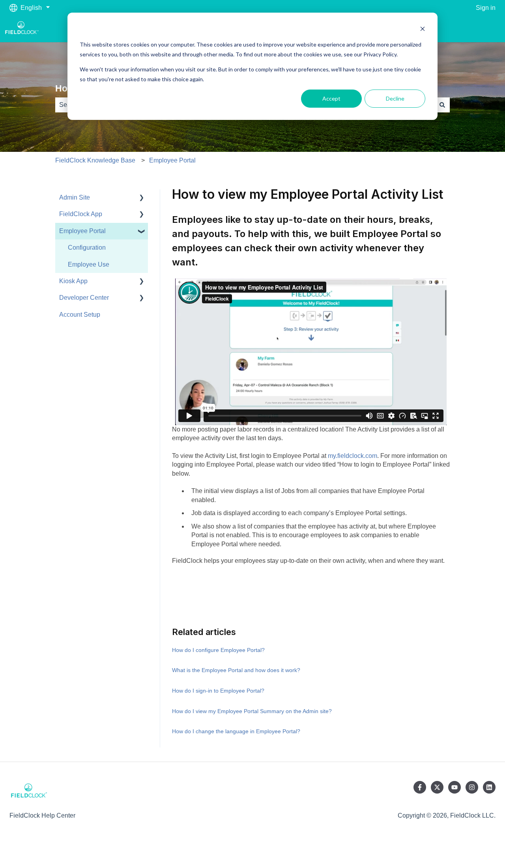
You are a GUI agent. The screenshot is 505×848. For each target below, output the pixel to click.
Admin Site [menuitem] (74, 197)
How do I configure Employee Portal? (218, 650)
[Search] (442, 104)
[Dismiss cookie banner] (422, 30)
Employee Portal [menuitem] (82, 231)
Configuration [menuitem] (87, 247)
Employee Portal (172, 160)
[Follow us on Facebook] (419, 787)
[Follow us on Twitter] (437, 787)
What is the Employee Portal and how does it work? (236, 670)
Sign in (486, 7)
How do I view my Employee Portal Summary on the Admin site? (252, 711)
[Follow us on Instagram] (472, 787)
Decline (395, 98)
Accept (331, 98)
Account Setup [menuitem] (79, 314)
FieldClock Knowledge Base (95, 160)
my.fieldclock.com (352, 455)
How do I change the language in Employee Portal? (236, 731)
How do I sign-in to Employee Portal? (218, 690)
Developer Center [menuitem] (84, 297)
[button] (141, 198)
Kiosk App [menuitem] (73, 281)
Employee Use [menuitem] (88, 264)
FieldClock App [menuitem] (80, 214)
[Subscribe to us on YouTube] (454, 787)
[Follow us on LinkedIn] (489, 787)
